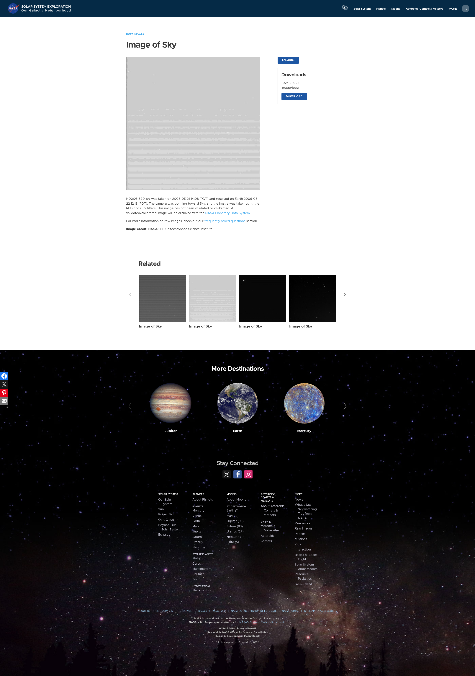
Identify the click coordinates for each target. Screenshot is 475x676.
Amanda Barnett (246, 628)
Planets (198, 494)
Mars (195, 526)
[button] (453, 8)
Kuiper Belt (166, 514)
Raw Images (135, 33)
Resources (302, 523)
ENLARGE (288, 60)
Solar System (168, 494)
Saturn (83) (235, 526)
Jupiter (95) (235, 521)
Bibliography (164, 611)
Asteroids (267, 535)
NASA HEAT (303, 583)
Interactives (303, 549)
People (300, 533)
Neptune (198, 547)
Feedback (184, 611)
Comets (266, 541)
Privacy (202, 611)
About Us (144, 611)
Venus (197, 515)
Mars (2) (232, 515)
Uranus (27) (235, 531)
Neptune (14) (236, 536)
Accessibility (328, 611)
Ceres (196, 563)
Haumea (198, 574)
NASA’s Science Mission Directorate (262, 622)
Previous (130, 294)
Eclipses (164, 534)
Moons (231, 494)
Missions (301, 539)
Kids (298, 544)
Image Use (219, 611)
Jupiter (171, 431)
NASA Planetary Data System (227, 213)
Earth (237, 431)
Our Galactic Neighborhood (46, 11)
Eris (195, 579)
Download (294, 96)
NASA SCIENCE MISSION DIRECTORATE (254, 611)
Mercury (304, 431)
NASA (14, 8)
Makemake (200, 568)
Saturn (197, 536)
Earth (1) (232, 510)
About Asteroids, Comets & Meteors (273, 511)
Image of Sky (150, 326)
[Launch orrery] (344, 9)
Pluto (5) (233, 542)
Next (345, 294)
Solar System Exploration (46, 5)
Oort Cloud (166, 519)
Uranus (197, 542)
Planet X (198, 590)
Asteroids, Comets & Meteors (268, 497)
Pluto (196, 558)
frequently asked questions (224, 221)
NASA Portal (290, 611)
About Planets (202, 499)
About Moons (236, 499)
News (299, 499)
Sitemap (309, 611)
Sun (161, 509)
